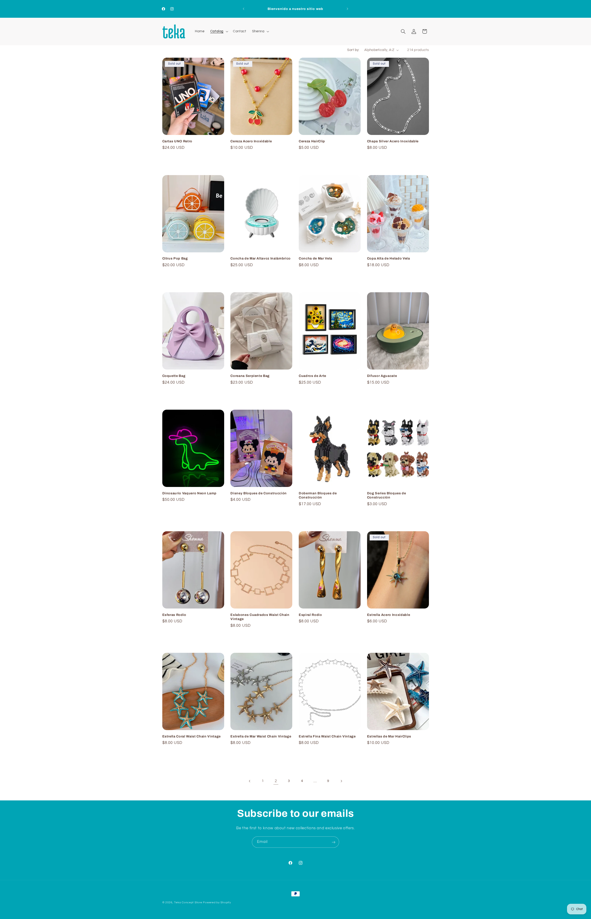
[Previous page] (249, 781)
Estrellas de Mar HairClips (389, 736)
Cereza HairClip (312, 141)
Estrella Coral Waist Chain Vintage (191, 736)
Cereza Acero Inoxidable (251, 141)
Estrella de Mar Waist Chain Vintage (260, 736)
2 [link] (276, 781)
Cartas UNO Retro (177, 141)
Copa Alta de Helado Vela (388, 258)
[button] (218, 32)
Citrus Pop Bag (175, 258)
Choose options (193, 278)
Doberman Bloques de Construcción (318, 495)
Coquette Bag (174, 376)
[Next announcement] (347, 8)
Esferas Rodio (174, 615)
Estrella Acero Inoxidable (388, 615)
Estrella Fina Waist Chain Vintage (327, 736)
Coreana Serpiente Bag (250, 376)
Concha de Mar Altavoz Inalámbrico (260, 258)
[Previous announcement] (243, 8)
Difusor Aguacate (382, 376)
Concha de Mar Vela (315, 258)
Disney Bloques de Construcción (258, 493)
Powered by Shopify (217, 902)
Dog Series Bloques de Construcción (386, 495)
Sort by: (353, 50)
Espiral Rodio (310, 615)
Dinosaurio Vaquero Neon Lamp (189, 493)
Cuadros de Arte (312, 376)
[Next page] (341, 781)
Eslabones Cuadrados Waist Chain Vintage (259, 617)
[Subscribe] (333, 842)
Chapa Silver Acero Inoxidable (393, 141)
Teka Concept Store (188, 902)
